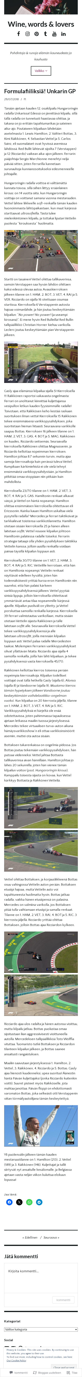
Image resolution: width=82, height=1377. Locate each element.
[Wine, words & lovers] (41, 7)
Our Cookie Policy (16, 1360)
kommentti (63, 1300)
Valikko (39, 71)
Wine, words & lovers (41, 24)
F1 (25, 99)
